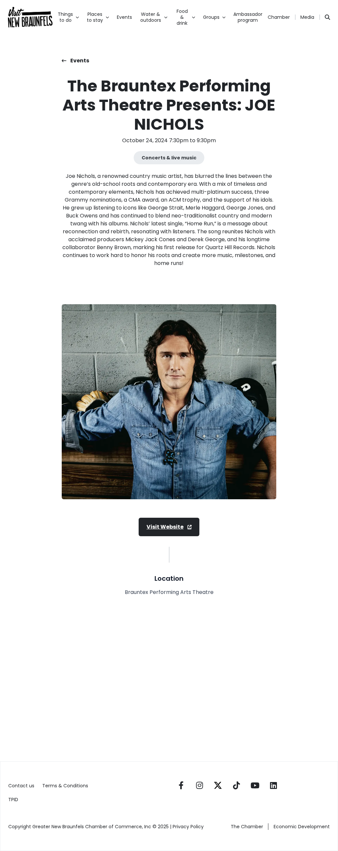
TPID (13, 799)
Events (124, 17)
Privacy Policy (189, 826)
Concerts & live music (169, 157)
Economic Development (302, 826)
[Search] (327, 17)
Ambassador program (247, 17)
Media (307, 17)
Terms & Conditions (65, 785)
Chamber (279, 17)
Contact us (21, 785)
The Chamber (247, 826)
